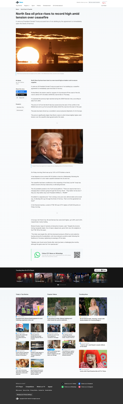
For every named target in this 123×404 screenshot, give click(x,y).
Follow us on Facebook (87, 383)
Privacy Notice (33, 390)
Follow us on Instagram (87, 386)
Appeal (50, 386)
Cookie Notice (48, 390)
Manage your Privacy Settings (24, 394)
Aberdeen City (20, 107)
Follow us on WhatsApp (70, 386)
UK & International (58, 5)
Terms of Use (26, 390)
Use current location (95, 2)
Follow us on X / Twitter (70, 383)
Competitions (30, 386)
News (17, 9)
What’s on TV (41, 386)
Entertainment (47, 5)
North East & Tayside (26, 9)
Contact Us (41, 390)
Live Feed (103, 5)
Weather (79, 2)
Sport (33, 5)
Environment (20, 110)
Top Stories (19, 5)
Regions (26, 5)
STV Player (19, 386)
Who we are (19, 390)
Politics (39, 5)
